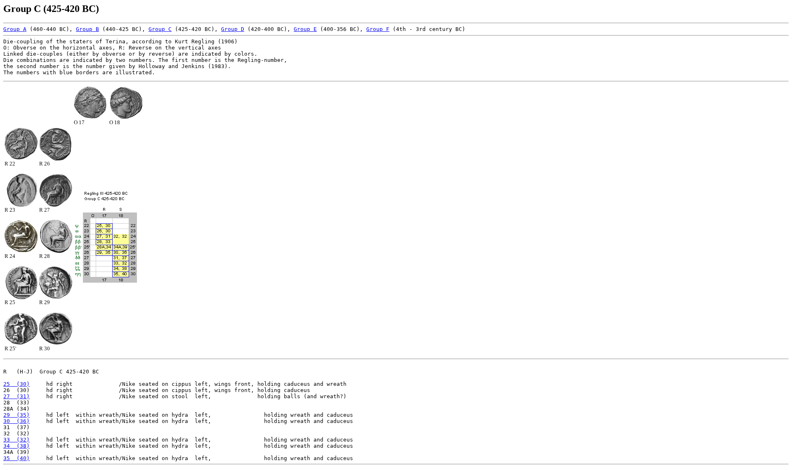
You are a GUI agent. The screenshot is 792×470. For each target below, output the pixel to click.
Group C (160, 29)
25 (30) (16, 384)
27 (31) (16, 396)
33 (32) (16, 440)
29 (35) (16, 415)
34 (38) (16, 446)
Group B (87, 29)
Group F (377, 29)
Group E (305, 29)
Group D (232, 29)
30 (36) (16, 421)
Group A (14, 29)
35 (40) (16, 458)
